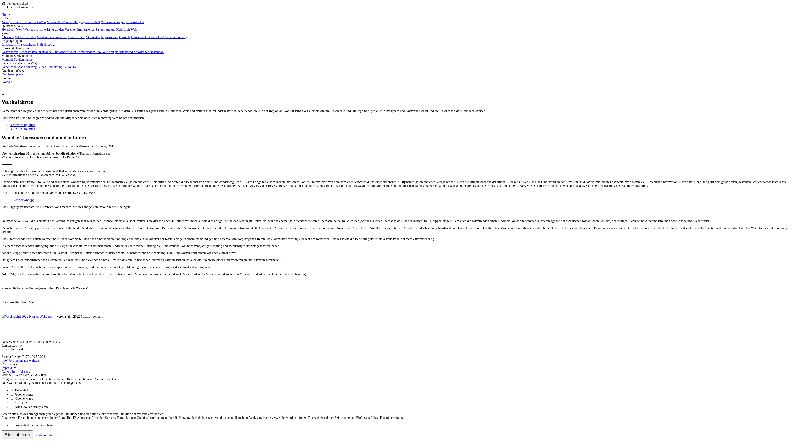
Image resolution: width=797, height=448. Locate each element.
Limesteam (9, 44)
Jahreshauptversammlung (147, 37)
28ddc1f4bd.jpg (24, 200)
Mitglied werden (25, 37)
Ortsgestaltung (26, 44)
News (5, 22)
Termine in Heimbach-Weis (28, 22)
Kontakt (7, 82)
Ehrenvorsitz (76, 37)
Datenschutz (44, 435)
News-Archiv (135, 22)
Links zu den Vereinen (61, 29)
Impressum (9, 368)
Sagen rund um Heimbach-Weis (116, 29)
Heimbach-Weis (12, 29)
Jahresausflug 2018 (22, 128)
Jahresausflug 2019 (22, 125)
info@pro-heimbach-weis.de (20, 360)
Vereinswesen (58, 37)
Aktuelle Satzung (175, 37)
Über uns (8, 37)
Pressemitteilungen (113, 22)
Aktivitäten (93, 37)
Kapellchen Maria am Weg (19, 67)
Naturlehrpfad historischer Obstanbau (139, 52)
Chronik (124, 37)
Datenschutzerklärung (16, 371)
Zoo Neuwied (104, 52)
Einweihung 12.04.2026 (62, 67)
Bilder (42, 67)
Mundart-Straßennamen (17, 59)
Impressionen (86, 29)
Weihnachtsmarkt (34, 29)
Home (6, 14)
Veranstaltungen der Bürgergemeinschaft (73, 22)
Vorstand (43, 37)
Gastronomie (10, 52)
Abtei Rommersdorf (81, 52)
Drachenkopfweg (13, 74)
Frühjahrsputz (46, 44)
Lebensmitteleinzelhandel (36, 52)
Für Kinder (60, 52)
